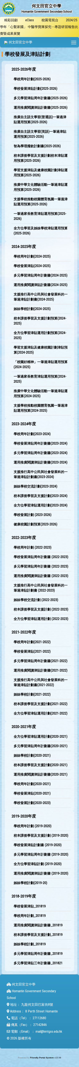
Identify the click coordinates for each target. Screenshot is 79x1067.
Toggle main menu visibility (74, 42)
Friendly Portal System (42, 1057)
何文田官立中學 (20, 42)
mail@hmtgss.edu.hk (49, 1032)
